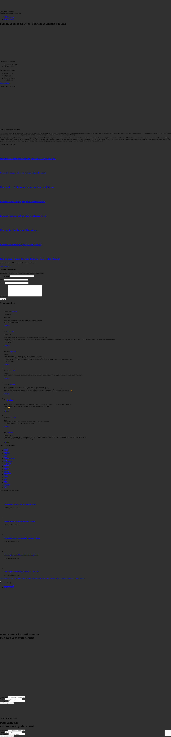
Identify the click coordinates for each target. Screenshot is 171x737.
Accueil (6, 16)
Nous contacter (80, 578)
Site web (2, 283)
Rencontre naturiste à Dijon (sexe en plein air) (21, 244)
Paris (5, 479)
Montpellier (7, 473)
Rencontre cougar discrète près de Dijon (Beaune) (23, 173)
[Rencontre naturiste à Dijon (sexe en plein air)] (7, 240)
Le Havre (6, 465)
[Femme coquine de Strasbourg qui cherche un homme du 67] (11, 568)
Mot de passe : (4, 701)
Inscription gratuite (9, 19)
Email (1, 279)
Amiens (6, 448)
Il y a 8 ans (12, 384)
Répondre (6, 325)
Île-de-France (8, 461)
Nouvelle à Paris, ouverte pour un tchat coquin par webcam (22, 538)
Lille (5, 466)
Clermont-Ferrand (9, 458)
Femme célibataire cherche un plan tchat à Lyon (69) (19, 521)
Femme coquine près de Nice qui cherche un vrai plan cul (21, 555)
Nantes (6, 476)
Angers (6, 450)
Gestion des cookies (19, 578)
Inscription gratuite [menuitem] (9, 587)
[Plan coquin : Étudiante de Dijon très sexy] (7, 226)
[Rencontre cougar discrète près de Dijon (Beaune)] (7, 169)
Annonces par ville (9, 17)
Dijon (5, 460)
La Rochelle (7, 463)
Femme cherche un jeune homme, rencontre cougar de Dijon (27, 158)
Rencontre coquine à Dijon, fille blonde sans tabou (23, 216)
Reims (5, 481)
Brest (5, 455)
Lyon (5, 469)
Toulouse (6, 485)
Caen (5, 457)
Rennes (6, 482)
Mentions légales (66, 578)
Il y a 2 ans (10, 331)
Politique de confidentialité (33, 578)
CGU (73, 578)
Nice (5, 477)
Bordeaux (7, 453)
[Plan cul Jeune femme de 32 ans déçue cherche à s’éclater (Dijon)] (7, 255)
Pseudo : (2, 699)
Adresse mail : (4, 697)
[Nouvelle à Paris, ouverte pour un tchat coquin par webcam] (11, 534)
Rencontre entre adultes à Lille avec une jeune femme (20, 504)
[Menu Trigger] (0, 581)
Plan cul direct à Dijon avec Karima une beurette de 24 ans (27, 187)
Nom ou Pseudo (4, 276)
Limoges (6, 468)
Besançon (6, 452)
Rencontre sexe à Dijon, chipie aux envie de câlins (22, 201)
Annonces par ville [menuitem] (9, 586)
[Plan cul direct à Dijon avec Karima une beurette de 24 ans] (7, 183)
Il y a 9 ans (12, 417)
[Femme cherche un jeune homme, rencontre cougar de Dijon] (7, 154)
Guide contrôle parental (6, 578)
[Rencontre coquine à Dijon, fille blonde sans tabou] (7, 212)
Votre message (4, 296)
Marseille (6, 471)
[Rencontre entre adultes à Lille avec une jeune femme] (11, 501)
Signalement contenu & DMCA (51, 578)
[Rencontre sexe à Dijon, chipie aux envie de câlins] (7, 197)
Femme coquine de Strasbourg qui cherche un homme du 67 (22, 571)
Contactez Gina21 (5, 83)
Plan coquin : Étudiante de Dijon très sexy (19, 230)
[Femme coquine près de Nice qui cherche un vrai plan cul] (11, 551)
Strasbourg (7, 484)
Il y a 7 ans (13, 351)
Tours (5, 487)
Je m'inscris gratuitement (7, 702)
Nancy (5, 474)
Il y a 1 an (14, 311)
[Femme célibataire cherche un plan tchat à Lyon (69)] (11, 517)
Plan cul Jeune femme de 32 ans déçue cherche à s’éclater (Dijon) (30, 259)
